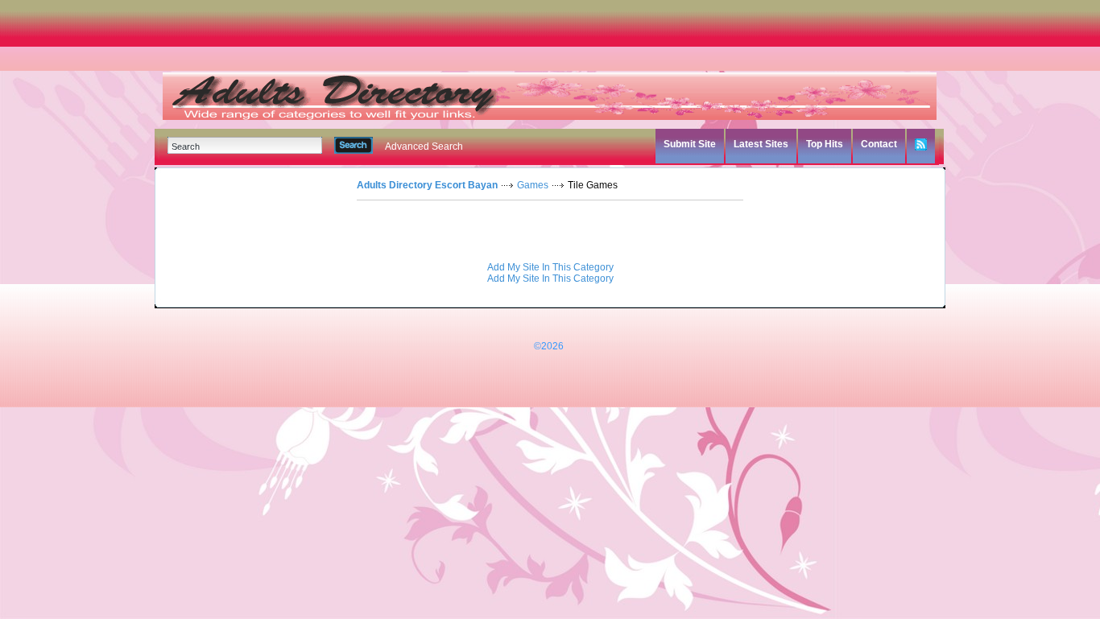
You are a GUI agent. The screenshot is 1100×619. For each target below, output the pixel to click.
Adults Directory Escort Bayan (427, 185)
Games (532, 185)
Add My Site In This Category (550, 267)
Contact (879, 144)
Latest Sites (761, 144)
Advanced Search (424, 146)
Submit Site (690, 144)
